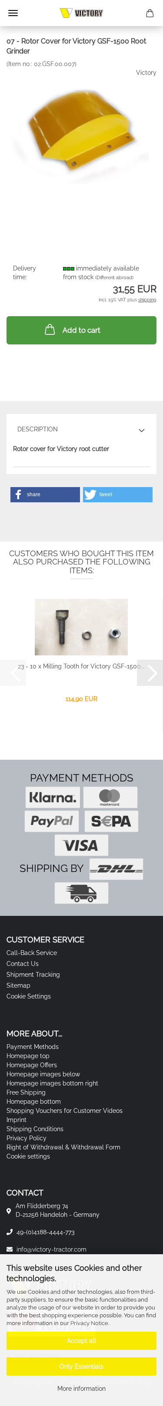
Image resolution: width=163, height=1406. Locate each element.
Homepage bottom (34, 1101)
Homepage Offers (32, 1065)
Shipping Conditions (35, 1128)
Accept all (81, 1340)
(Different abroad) (114, 278)
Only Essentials (81, 1366)
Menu (13, 13)
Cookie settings (28, 1156)
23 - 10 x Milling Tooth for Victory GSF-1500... (81, 666)
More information (81, 1388)
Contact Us (23, 963)
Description (37, 429)
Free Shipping (26, 1092)
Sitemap (18, 985)
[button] (45, 494)
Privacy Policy (27, 1138)
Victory (146, 72)
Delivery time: (24, 273)
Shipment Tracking (33, 974)
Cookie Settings (29, 996)
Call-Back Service (32, 952)
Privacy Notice (89, 1323)
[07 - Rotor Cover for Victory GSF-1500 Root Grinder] (81, 132)
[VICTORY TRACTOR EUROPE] (81, 13)
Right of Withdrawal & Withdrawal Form (63, 1147)
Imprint (17, 1119)
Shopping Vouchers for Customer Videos (65, 1110)
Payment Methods (33, 1046)
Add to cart (81, 330)
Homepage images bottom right (52, 1083)
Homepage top (28, 1055)
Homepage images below (43, 1074)
